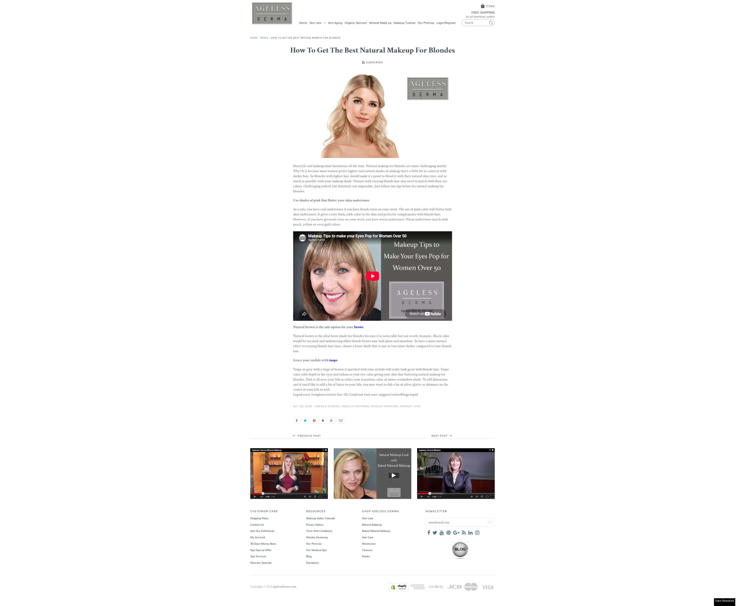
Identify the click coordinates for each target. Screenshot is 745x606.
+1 (331, 420)
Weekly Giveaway (317, 537)
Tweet (305, 420)
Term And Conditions (319, 531)
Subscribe (374, 62)
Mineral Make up (380, 23)
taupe (333, 360)
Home (303, 23)
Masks (366, 556)
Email (340, 420)
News (264, 37)
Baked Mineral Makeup (376, 531)
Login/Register (446, 23)
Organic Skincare (356, 23)
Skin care (315, 23)
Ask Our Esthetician (262, 531)
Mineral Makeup (372, 525)
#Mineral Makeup (369, 406)
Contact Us (257, 525)
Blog (309, 556)
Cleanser (367, 550)
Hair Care (367, 537)
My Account (257, 537)
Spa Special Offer (261, 550)
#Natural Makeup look (402, 406)
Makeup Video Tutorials (320, 518)
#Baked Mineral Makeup (334, 406)
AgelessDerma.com (284, 587)
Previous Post (309, 435)
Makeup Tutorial (404, 23)
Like (296, 420)
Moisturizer (369, 544)
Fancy (322, 420)
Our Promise (426, 23)
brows (358, 327)
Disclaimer (312, 563)
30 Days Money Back (263, 544)
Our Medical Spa (316, 550)
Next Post (439, 435)
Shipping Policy (259, 518)
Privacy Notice (314, 525)
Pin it (314, 420)
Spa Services (258, 556)
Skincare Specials (261, 563)
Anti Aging (335, 23)
